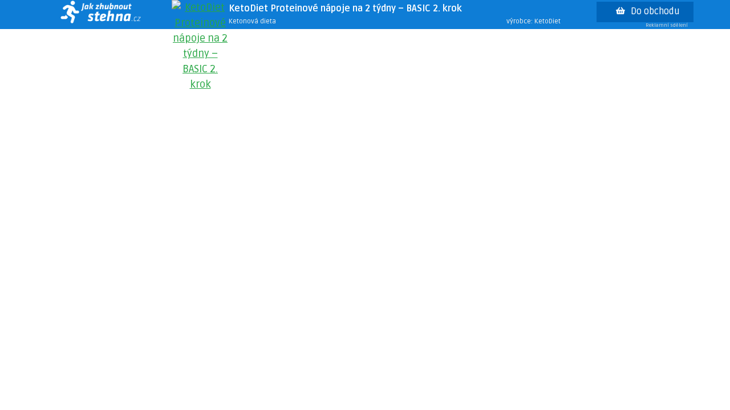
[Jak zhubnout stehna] (100, 14)
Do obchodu (655, 11)
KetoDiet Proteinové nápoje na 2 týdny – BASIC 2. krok (345, 8)
